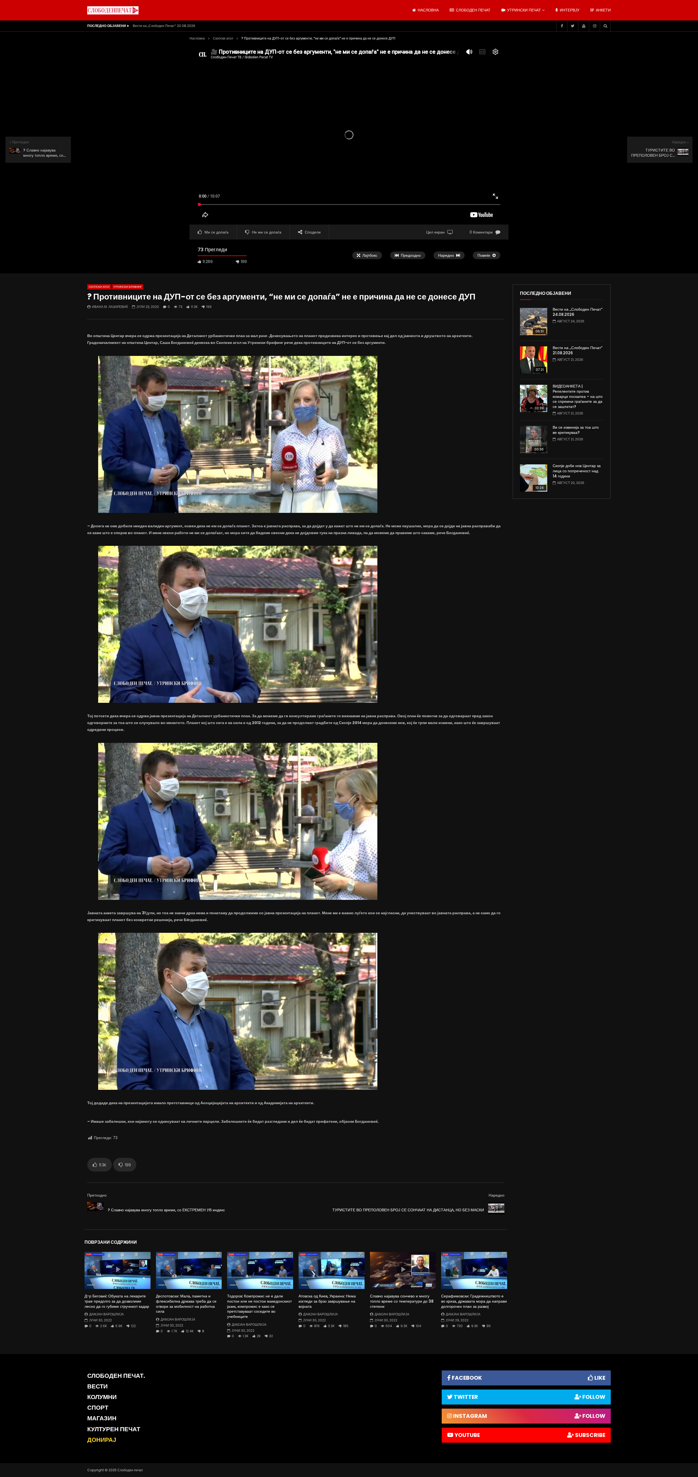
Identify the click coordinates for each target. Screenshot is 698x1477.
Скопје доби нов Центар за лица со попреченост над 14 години (577, 471)
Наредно (496, 1195)
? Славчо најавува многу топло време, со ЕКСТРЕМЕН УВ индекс (166, 1210)
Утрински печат (523, 10)
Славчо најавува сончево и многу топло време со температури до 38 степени (402, 1301)
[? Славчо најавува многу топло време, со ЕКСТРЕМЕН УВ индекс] (95, 1210)
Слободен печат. (116, 1376)
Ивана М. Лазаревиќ (110, 306)
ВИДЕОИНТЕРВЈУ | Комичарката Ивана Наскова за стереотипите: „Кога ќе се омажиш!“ (187, 25)
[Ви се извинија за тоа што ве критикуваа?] (533, 439)
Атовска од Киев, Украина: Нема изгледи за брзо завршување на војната (327, 1301)
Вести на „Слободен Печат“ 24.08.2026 (578, 312)
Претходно (97, 1195)
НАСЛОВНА (428, 10)
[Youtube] (583, 25)
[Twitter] (572, 25)
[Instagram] (594, 25)
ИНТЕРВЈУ (569, 10)
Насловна (197, 38)
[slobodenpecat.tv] (113, 10)
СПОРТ (97, 1407)
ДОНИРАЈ (101, 1440)
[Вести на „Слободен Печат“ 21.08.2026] (533, 360)
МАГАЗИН (101, 1418)
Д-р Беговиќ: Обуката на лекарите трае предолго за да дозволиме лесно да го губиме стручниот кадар (117, 1301)
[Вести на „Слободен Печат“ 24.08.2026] (533, 321)
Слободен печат (473, 10)
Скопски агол (223, 38)
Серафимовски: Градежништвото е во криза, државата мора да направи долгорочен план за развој (474, 1301)
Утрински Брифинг (127, 287)
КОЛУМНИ (102, 1397)
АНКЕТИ (603, 10)
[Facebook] (561, 25)
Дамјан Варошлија (106, 1314)
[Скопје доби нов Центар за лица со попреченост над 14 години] (533, 478)
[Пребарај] (605, 25)
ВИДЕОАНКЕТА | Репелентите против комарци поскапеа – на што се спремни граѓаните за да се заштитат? (578, 396)
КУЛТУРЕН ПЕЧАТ (113, 1429)
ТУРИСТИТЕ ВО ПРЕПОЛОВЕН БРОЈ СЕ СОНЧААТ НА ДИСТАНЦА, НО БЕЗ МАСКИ (408, 1210)
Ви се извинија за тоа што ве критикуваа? (576, 430)
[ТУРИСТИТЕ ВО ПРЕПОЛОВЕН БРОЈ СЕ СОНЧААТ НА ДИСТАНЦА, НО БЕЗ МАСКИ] (496, 1210)
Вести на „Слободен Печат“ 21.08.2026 (578, 350)
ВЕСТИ (97, 1386)
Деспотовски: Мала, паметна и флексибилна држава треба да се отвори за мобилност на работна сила (186, 1303)
